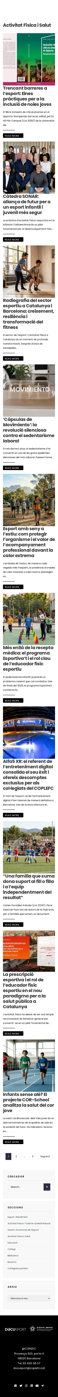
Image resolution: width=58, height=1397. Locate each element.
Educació (13, 1242)
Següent (45, 1156)
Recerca (12, 1262)
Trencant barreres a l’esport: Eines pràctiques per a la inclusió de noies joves (27, 96)
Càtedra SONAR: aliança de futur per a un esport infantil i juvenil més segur (27, 204)
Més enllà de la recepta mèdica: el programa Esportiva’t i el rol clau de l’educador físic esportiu (28, 658)
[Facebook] (16, 1386)
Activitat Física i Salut (19, 1236)
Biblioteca (13, 1255)
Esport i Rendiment (18, 1217)
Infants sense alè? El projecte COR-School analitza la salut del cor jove (28, 1102)
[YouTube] (37, 1386)
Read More (13, 136)
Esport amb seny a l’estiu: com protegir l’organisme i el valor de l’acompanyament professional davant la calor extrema (29, 542)
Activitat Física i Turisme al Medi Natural (29, 1223)
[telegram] (42, 1386)
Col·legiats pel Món (18, 1268)
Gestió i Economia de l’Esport (23, 1229)
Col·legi (11, 1249)
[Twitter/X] (21, 1386)
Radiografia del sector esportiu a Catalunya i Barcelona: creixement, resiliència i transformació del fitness (28, 313)
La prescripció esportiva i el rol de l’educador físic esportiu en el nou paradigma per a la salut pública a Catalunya (24, 990)
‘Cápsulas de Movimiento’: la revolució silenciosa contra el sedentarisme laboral (28, 430)
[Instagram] (26, 1386)
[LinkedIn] (32, 1386)
